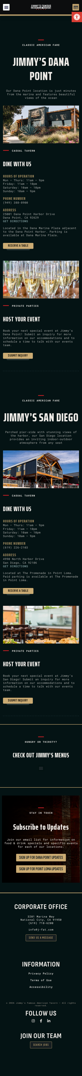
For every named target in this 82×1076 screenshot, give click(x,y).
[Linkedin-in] (49, 1021)
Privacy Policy (41, 973)
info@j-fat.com (41, 929)
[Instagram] (33, 1021)
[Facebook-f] (41, 1021)
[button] (77, 17)
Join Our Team (41, 1036)
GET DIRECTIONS (15, 221)
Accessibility (41, 987)
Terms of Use (41, 980)
